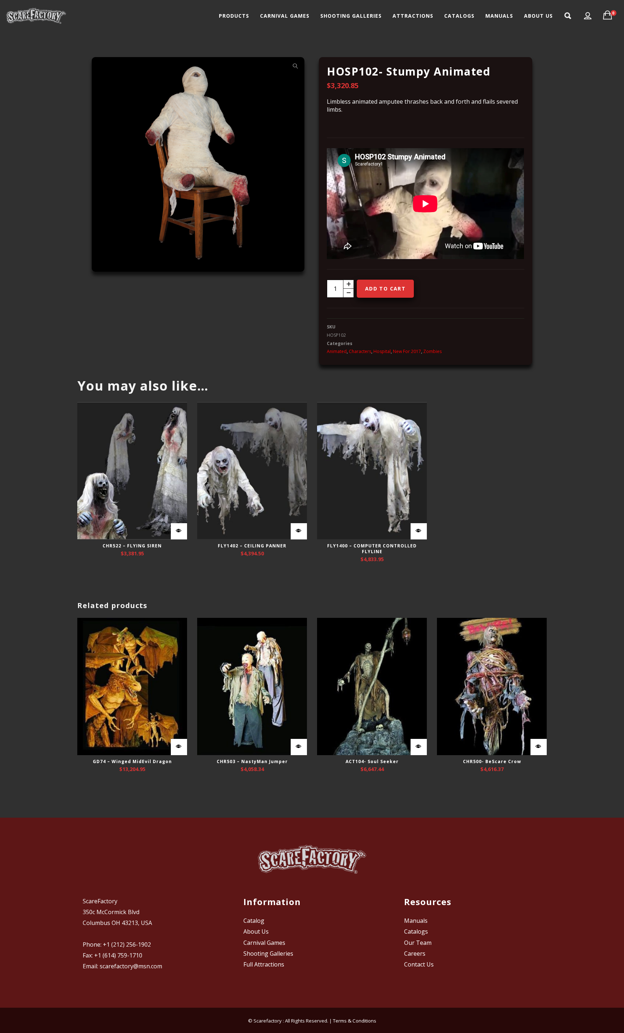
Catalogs (416, 931)
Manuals (416, 921)
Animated (337, 351)
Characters (360, 351)
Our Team (418, 943)
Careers (414, 953)
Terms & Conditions (354, 1020)
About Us (256, 931)
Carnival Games (264, 943)
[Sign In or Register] (588, 16)
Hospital (382, 351)
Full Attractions (263, 964)
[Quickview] (179, 531)
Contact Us (419, 964)
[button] (295, 66)
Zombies (432, 351)
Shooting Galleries (268, 953)
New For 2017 (407, 351)
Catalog (253, 921)
